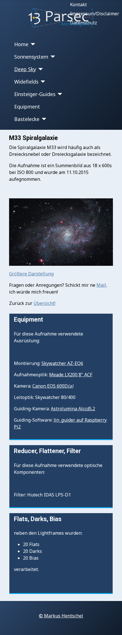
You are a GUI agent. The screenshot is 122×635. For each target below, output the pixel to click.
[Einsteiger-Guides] (58, 94)
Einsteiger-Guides (34, 94)
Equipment (27, 106)
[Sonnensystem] (51, 57)
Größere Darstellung (31, 274)
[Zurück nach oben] (112, 624)
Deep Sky (25, 69)
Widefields (26, 81)
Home (21, 44)
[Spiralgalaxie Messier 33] (61, 231)
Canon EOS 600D (52, 386)
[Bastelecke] (43, 119)
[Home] (31, 44)
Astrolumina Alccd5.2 (73, 408)
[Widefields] (41, 81)
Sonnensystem (31, 56)
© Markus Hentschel (61, 616)
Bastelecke (26, 119)
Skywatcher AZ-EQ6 (62, 363)
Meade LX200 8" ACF (70, 374)
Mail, (101, 285)
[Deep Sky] (39, 69)
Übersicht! (44, 303)
